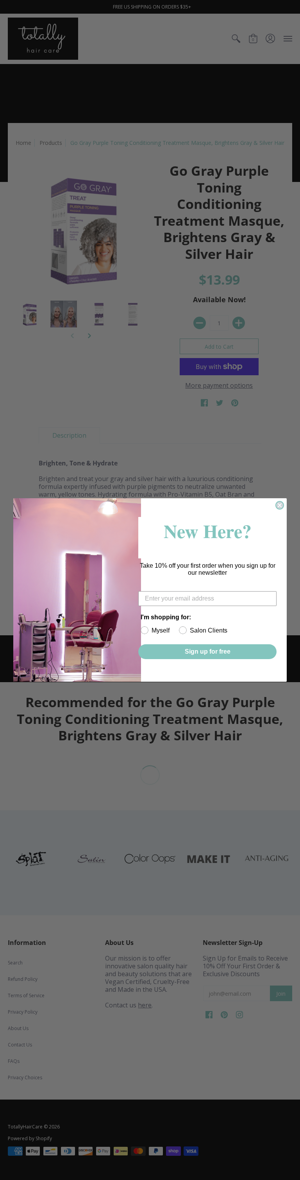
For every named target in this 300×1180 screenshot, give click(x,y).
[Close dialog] (280, 505)
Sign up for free (207, 651)
